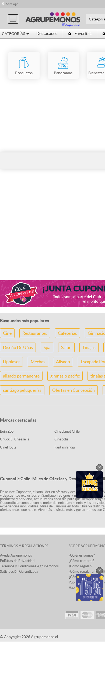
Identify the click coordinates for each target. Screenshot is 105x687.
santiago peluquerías (22, 390)
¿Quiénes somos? (82, 555)
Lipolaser (11, 361)
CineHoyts (8, 447)
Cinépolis (61, 439)
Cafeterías (67, 333)
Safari (66, 347)
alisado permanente (21, 375)
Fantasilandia (64, 447)
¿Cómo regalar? (80, 566)
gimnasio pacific (65, 375)
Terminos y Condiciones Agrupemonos (29, 566)
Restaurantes (34, 333)
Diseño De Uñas (18, 347)
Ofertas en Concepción (73, 390)
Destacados (46, 33)
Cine (7, 333)
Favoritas (83, 33)
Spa (47, 347)
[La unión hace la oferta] (53, 18)
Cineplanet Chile (67, 431)
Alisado (63, 361)
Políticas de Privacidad (17, 561)
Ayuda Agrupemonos (16, 555)
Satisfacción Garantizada (19, 571)
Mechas (38, 361)
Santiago (12, 4)
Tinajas (89, 347)
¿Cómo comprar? (81, 561)
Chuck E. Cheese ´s (14, 439)
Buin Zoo (6, 431)
